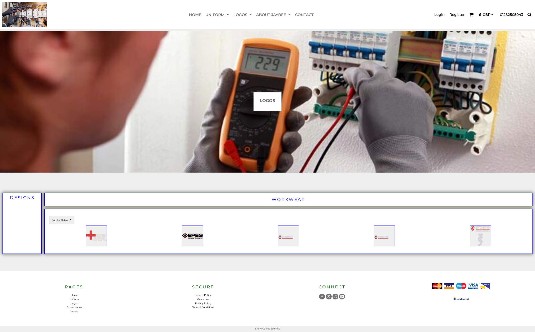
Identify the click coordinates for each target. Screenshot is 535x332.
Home (74, 295)
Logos (74, 303)
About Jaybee (74, 307)
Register (457, 15)
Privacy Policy (203, 303)
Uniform (74, 299)
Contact (74, 311)
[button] (217, 14)
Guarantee (203, 299)
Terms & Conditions (203, 307)
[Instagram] (335, 296)
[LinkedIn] (342, 296)
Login (439, 15)
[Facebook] (322, 296)
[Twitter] (329, 296)
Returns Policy (203, 295)
